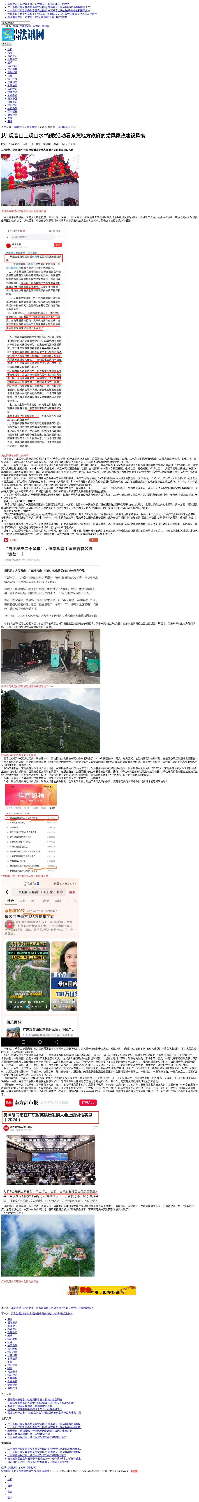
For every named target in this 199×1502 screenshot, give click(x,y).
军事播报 (12, 111)
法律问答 (12, 82)
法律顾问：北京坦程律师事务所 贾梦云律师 (25, 1471)
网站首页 (19, 127)
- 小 (68, 144)
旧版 (9, 121)
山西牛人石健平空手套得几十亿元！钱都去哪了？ (34, 1409)
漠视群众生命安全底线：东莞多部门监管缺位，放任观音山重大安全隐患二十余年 (52, 13)
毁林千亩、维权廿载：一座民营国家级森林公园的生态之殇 (39, 1430)
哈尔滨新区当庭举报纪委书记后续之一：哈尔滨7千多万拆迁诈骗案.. (44, 1458)
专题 (9, 118)
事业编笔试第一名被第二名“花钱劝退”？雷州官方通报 (37, 17)
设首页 (36, 26)
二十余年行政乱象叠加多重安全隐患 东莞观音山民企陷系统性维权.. (44, 1424)
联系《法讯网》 (10, 1467)
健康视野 (12, 115)
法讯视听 (12, 105)
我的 (9, 1497)
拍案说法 (12, 92)
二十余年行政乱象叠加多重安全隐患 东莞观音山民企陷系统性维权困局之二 (48, 7)
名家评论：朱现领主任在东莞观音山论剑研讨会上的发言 (38, 4)
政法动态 (12, 59)
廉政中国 (12, 98)
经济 (9, 62)
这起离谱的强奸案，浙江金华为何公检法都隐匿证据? (36, 1437)
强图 (9, 52)
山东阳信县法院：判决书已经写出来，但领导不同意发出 (38, 1462)
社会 (9, 75)
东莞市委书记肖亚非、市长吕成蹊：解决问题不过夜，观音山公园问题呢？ (52, 1307)
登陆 (15, 26)
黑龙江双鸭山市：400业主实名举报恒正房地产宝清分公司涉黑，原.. (44, 1412)
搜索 (9, 1485)
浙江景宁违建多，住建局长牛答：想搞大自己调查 (34, 1399)
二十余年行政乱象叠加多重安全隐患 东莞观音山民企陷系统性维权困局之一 (48, 10)
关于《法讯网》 (29, 1467)
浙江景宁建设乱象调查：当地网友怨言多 (29, 1406)
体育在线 (12, 108)
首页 (9, 49)
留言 (28, 26)
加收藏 (46, 26)
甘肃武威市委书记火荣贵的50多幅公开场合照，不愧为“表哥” (40, 1402)
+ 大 (73, 144)
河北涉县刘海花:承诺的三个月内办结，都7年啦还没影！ (42, 1313)
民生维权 (12, 72)
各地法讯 (12, 85)
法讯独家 (12, 66)
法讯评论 (12, 88)
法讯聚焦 (12, 69)
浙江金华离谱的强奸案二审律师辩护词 (28, 1434)
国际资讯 (12, 102)
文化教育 (12, 95)
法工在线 (12, 79)
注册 (22, 26)
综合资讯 (12, 56)
